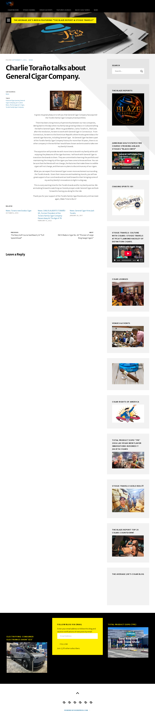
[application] (128, 161)
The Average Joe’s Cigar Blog (128, 574)
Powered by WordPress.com (76, 710)
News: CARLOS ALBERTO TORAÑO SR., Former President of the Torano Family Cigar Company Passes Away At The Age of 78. (51, 214)
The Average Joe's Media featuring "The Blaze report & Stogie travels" (54, 20)
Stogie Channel (29, 10)
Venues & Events (46, 10)
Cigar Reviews (13, 10)
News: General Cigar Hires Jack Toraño (82, 212)
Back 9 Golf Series (82, 10)
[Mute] (138, 168)
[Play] (115, 168)
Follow (64, 644)
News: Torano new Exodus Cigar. (19, 211)
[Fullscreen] (141, 168)
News (96, 10)
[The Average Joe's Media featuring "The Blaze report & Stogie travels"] (77, 33)
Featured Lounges (64, 10)
